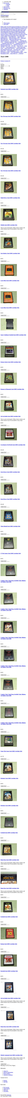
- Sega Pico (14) (16, 49)
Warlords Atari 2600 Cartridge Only (9, 89)
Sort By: (2, 64)
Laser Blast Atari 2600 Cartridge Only (10, 280)
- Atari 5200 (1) (20, 37)
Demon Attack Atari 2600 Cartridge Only (11, 362)
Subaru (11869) (8, 34)
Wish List (5, 1090)
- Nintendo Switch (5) (19, 43)
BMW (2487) (4, 26)
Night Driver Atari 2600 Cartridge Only (10, 197)
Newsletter (5, 1091)
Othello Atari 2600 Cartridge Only (9, 225)
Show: (2, 67)
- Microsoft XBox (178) (13, 38)
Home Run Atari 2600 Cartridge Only (10, 859)
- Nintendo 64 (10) (13, 40)
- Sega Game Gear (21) (9, 48)
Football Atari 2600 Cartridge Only (9, 832)
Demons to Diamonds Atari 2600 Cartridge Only (12, 389)
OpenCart (9, 1095)
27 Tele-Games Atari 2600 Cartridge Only (11, 553)
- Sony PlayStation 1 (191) (12, 51)
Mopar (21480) (14, 31)
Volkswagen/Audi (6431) (10, 35)
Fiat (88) (9, 26)
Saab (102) (22, 33)
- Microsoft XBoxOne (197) (15, 39)
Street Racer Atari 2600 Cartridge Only (10, 472)
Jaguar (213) (20, 29)
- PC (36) (12, 45)
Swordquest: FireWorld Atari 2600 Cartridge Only (13, 444)
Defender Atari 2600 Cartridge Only (9, 778)
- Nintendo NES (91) (22, 42)
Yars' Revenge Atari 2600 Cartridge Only (11, 116)
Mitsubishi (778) (7, 31)
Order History (6, 1088)
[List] (1, 63)
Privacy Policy (6, 1073)
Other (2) (6, 33)
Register (8, 4)
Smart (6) (3, 34)
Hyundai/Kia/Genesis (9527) (20, 28)
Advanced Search (5, 15)
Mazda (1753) (9, 30)
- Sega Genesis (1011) (20, 48)
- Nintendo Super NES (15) (7, 43)
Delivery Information (8, 1072)
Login (7, 5)
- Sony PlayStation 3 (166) (16, 52)
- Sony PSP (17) (13, 53)
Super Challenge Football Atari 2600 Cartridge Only (13, 334)
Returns (5, 1080)
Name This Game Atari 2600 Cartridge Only (11, 751)
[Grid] (2, 63)
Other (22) (11, 33)
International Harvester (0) (6, 29)
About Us (5, 1071)
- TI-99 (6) (20, 53)
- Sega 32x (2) (19, 45)
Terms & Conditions (8, 1075)
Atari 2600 (5, 24)
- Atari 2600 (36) (11, 37)
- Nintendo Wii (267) (17, 44)
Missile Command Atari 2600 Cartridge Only (11, 1055)
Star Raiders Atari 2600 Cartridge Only (10, 253)
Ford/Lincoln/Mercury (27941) (18, 26)
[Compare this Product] (8, 124)
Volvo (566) (19, 35)
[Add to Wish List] (7, 124)
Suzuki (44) (15, 34)
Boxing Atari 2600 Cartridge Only (9, 944)
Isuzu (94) (15, 29)
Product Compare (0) (5, 61)
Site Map (5, 1081)
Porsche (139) (17, 33)
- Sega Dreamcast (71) (10, 47)
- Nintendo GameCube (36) (10, 42)
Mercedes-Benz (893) (18, 30)
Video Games (6, 23)
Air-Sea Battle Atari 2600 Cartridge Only (11, 416)
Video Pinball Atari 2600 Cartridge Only (10, 526)
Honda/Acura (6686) (9, 28)
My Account (6, 1087)
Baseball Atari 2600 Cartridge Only (9, 971)
